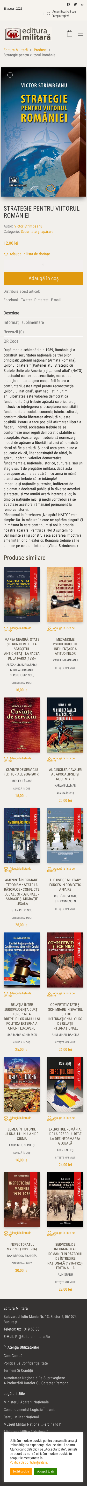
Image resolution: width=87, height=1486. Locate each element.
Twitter (26, 300)
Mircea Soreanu (21, 670)
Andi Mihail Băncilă (65, 1035)
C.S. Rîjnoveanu (65, 896)
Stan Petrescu (22, 910)
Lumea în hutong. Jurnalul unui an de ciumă (22, 1134)
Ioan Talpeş (65, 1150)
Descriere (11, 312)
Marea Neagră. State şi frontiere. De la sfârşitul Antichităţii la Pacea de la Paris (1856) (22, 649)
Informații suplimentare (24, 322)
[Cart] (69, 33)
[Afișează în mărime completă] (9, 75)
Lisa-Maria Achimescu (22, 1035)
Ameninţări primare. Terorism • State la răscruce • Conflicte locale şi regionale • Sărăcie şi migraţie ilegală (21, 892)
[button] (27, 253)
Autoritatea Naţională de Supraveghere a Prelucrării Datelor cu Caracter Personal (36, 1380)
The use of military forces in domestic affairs (65, 885)
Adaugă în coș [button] (21, 788)
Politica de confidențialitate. (29, 1462)
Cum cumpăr (14, 1355)
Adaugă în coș (44, 278)
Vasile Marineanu (65, 660)
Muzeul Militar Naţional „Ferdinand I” (32, 1424)
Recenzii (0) (14, 331)
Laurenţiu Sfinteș (22, 1145)
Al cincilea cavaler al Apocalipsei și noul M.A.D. (65, 774)
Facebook (11, 300)
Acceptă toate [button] (45, 1471)
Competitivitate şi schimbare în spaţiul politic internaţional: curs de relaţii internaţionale (65, 1017)
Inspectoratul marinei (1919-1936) (22, 1246)
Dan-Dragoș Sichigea (21, 1256)
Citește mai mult (22, 683)
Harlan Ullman (65, 785)
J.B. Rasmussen (65, 901)
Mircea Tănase (22, 781)
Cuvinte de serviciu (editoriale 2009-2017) (21, 772)
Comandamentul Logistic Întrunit (29, 1409)
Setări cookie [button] (21, 1471)
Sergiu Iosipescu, (22, 675)
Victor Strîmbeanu (28, 226)
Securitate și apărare (37, 231)
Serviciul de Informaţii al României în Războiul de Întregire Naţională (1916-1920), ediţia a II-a (65, 1256)
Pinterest (41, 300)
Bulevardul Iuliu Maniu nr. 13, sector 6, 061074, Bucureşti (40, 1319)
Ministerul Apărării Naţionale (26, 1402)
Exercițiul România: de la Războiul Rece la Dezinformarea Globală (65, 1136)
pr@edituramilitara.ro (32, 1336)
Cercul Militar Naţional (21, 1417)
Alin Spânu (65, 1274)
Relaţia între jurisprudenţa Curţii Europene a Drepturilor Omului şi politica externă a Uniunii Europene (22, 1017)
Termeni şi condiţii (18, 1370)
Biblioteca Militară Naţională (26, 1431)
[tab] (43, 313)
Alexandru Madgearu (21, 665)
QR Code (11, 341)
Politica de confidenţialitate (26, 1363)
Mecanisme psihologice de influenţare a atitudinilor (65, 646)
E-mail (56, 300)
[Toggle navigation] (80, 33)
